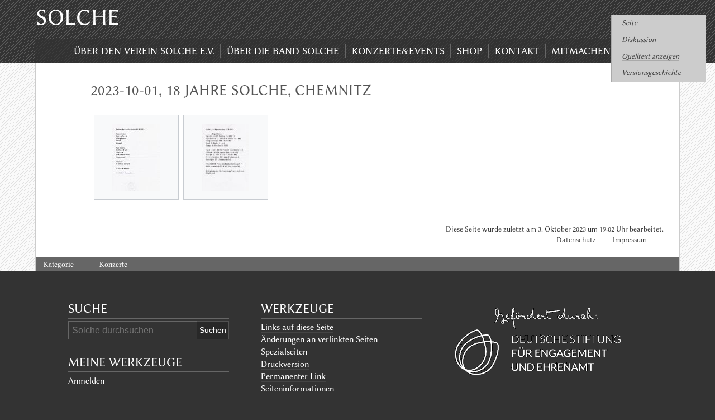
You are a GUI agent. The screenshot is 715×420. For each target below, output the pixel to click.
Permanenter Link (293, 376)
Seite (629, 22)
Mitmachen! (582, 50)
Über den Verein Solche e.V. (144, 50)
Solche (78, 17)
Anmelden (86, 381)
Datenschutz (576, 239)
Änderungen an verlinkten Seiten (319, 339)
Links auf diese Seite (297, 327)
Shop (469, 50)
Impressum (630, 239)
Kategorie (59, 264)
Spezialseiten (284, 352)
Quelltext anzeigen (650, 56)
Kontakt (517, 50)
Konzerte (113, 264)
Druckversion (285, 364)
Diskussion (639, 39)
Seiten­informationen (297, 389)
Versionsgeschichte (651, 72)
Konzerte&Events (398, 50)
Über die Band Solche (283, 50)
